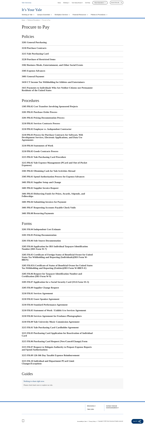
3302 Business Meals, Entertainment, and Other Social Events (52, 65)
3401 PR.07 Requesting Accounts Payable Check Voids (49, 207)
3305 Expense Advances (33, 70)
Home (23, 20)
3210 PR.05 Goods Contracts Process (40, 151)
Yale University (26, 2)
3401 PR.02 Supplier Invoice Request (40, 188)
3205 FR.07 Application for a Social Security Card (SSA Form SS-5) (55, 282)
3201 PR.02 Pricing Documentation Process (43, 117)
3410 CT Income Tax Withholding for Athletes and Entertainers (53, 82)
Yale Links (90, 409)
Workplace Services (61, 14)
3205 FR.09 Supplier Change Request (40, 287)
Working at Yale (27, 14)
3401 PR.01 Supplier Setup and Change (41, 182)
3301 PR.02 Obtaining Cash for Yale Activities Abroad (48, 171)
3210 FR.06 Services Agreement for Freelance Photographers (52, 316)
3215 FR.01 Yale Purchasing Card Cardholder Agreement (50, 327)
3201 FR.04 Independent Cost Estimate (41, 229)
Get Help (87, 2)
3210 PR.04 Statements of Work (37, 145)
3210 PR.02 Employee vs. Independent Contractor (47, 129)
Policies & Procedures (98, 14)
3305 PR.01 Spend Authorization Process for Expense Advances (53, 176)
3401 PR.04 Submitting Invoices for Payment (44, 202)
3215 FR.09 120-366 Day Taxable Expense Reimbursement (51, 355)
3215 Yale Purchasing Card (35, 53)
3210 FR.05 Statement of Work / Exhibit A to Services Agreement (54, 310)
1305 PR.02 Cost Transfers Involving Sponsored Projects (50, 106)
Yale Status (77, 2)
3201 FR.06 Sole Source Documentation (41, 240)
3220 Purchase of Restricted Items (39, 59)
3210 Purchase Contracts (34, 48)
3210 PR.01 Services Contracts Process (41, 123)
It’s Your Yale (32, 10)
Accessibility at (82, 421)
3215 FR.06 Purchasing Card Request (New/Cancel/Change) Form (54, 341)
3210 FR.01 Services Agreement (37, 293)
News (59, 2)
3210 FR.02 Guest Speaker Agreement (40, 299)
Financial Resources (79, 14)
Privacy (93, 421)
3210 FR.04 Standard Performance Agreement (45, 304)
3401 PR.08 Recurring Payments (38, 213)
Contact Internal (114, 407)
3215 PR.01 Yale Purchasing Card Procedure (44, 157)
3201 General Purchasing (34, 42)
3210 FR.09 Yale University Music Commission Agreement (50, 322)
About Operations (99, 2)
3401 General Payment (33, 76)
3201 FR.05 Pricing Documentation (39, 235)
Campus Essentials (43, 14)
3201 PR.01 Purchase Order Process (39, 112)
